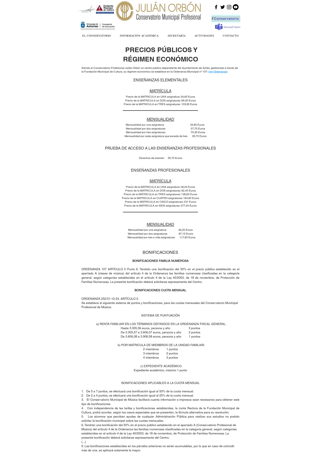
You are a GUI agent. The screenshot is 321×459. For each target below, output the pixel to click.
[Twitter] (223, 7)
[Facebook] (216, 7)
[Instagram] (229, 7)
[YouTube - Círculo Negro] (236, 7)
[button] (97, 35)
